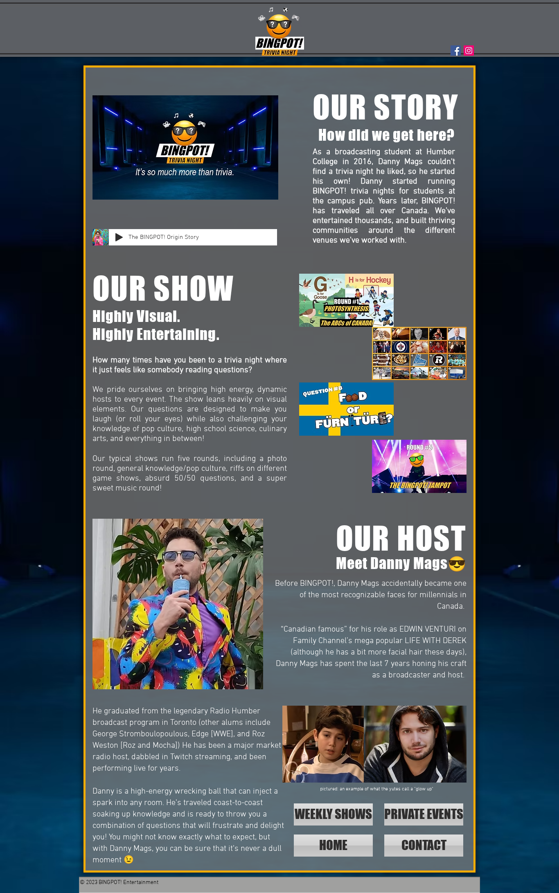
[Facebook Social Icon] (456, 50)
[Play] (119, 237)
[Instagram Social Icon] (469, 50)
